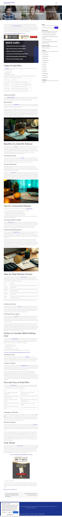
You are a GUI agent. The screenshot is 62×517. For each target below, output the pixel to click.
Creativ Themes (41, 514)
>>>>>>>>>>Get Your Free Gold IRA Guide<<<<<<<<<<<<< (14, 33)
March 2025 (45, 71)
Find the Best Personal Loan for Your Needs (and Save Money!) (31, 494)
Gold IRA (7, 68)
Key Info (44, 82)
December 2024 (45, 77)
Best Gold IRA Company (47, 39)
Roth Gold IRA (16, 104)
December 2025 (45, 54)
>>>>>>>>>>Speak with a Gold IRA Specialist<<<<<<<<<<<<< (21, 454)
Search (43, 24)
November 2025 (45, 56)
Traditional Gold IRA (10, 97)
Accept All (16, 512)
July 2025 (44, 64)
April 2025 (44, 69)
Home (56, 3)
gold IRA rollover (29, 208)
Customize (4, 512)
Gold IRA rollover (24, 277)
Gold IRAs (35, 424)
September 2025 (46, 60)
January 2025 (45, 75)
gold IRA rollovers (11, 222)
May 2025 (44, 67)
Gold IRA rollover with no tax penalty (49, 34)
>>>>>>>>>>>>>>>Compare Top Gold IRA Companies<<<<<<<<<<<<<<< (17, 352)
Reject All (10, 512)
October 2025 (45, 58)
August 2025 (45, 62)
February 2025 (45, 73)
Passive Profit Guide (9, 2)
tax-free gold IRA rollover (17, 25)
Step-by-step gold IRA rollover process (49, 32)
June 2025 (44, 66)
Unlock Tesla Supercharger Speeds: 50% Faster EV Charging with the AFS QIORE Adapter (11, 495)
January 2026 (45, 52)
